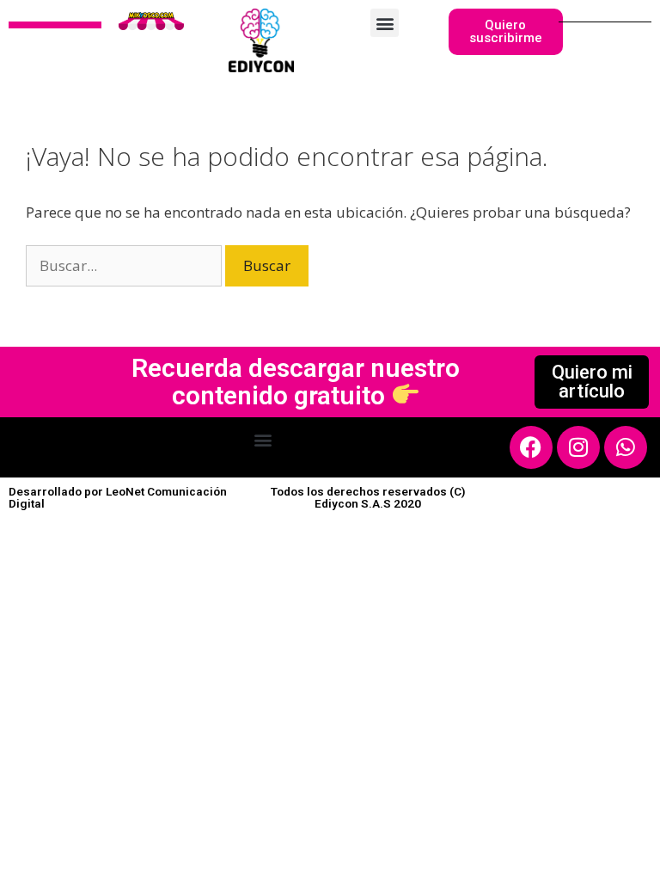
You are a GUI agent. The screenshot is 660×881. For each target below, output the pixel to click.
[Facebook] (531, 447)
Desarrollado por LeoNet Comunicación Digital (118, 497)
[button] (384, 23)
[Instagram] (578, 447)
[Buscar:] (125, 265)
